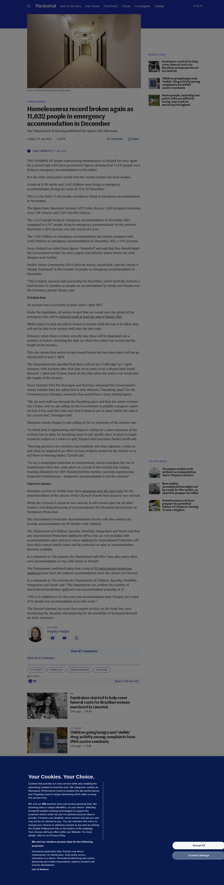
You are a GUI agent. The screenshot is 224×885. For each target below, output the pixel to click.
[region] (112, 820)
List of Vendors (40, 869)
